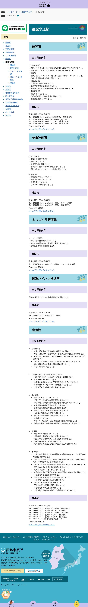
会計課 (8, 90)
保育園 (8, 109)
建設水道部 (11, 15)
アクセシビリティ (65, 537)
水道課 (36, 330)
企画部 (8, 46)
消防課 (8, 86)
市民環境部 (9, 49)
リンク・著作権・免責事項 (31, 537)
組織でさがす (27, 12)
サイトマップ (78, 537)
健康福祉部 (9, 52)
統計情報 (59, 579)
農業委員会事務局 (12, 106)
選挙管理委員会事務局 (14, 99)
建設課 (36, 46)
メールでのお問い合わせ (12, 571)
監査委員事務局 (11, 102)
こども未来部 (10, 55)
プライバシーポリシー (50, 537)
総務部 (8, 43)
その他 (8, 115)
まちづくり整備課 (44, 219)
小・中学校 (9, 112)
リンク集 (36, 539)
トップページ (12, 12)
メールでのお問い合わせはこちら (42, 129)
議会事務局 (9, 96)
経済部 (8, 59)
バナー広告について (48, 539)
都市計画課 (39, 137)
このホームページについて (11, 537)
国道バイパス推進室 (46, 278)
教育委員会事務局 (12, 93)
